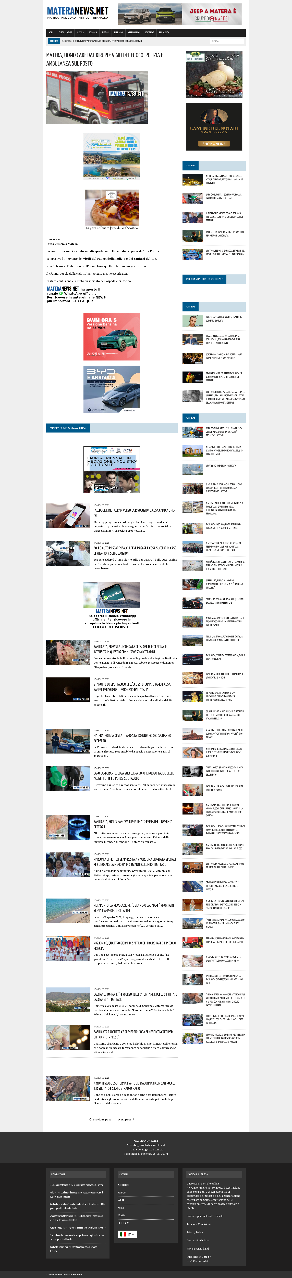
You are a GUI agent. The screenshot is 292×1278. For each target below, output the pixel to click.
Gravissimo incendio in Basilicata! (221, 465)
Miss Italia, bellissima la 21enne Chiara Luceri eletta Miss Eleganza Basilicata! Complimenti (224, 752)
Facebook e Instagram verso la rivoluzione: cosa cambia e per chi (76, 1185)
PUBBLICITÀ (164, 32)
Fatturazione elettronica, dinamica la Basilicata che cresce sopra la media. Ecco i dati (225, 979)
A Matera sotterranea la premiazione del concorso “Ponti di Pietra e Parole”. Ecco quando (224, 733)
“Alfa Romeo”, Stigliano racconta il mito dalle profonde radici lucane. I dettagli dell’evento (224, 771)
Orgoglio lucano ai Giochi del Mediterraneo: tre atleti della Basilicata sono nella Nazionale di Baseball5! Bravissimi (225, 1038)
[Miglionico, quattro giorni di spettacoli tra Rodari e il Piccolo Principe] (68, 959)
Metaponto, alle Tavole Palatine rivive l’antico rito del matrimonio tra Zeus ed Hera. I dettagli (224, 450)
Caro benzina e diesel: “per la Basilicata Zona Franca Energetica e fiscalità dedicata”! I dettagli (224, 432)
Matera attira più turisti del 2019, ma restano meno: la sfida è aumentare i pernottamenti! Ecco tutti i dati (223, 547)
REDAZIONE (149, 32)
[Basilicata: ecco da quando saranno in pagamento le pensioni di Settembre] (192, 532)
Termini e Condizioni (199, 1224)
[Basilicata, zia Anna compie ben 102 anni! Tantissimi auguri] (192, 793)
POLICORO (93, 32)
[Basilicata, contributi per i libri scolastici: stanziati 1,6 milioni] (192, 681)
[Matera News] (78, 11)
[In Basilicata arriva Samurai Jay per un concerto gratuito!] (192, 324)
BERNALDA (118, 32)
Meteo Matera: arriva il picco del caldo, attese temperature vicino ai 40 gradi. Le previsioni (224, 179)
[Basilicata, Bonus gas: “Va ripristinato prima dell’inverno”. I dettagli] (68, 837)
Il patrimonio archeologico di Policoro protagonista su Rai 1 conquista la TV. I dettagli (224, 217)
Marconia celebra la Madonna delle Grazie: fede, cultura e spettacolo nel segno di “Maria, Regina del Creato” (225, 905)
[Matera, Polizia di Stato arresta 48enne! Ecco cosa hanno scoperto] (68, 751)
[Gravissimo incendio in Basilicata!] (192, 473)
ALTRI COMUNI (134, 32)
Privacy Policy (195, 1232)
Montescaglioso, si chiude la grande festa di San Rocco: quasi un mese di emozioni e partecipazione (225, 621)
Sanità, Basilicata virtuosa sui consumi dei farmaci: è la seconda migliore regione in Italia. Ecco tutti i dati (225, 565)
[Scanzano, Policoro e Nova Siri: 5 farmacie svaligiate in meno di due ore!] (192, 606)
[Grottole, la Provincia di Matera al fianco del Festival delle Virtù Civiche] (192, 871)
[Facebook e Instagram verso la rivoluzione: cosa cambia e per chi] (68, 526)
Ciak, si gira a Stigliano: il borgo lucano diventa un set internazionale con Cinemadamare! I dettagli (224, 488)
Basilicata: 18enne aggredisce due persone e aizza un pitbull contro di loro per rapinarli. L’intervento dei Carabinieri (225, 830)
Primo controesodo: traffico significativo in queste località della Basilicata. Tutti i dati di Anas (225, 1019)
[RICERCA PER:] (227, 41)
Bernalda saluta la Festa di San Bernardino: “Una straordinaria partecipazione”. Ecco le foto (220, 696)
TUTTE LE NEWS (65, 32)
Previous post (102, 1119)
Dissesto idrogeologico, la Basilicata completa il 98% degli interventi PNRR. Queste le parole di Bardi (223, 339)
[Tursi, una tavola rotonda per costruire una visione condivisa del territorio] (192, 644)
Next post (124, 1119)
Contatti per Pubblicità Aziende (205, 1216)
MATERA (80, 32)
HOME (51, 32)
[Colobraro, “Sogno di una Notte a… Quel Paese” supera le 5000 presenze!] (192, 362)
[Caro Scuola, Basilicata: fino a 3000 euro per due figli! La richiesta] (192, 239)
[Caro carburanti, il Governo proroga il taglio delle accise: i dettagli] (192, 202)
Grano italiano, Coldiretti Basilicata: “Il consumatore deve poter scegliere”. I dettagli (224, 377)
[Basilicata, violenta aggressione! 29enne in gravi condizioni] (192, 663)
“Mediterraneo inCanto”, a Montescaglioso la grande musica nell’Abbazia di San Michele (225, 923)
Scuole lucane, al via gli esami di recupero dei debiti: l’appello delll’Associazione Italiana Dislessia (225, 715)
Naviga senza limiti (198, 1248)
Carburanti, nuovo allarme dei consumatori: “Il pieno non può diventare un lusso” (225, 584)
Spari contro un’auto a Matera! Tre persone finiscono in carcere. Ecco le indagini (222, 886)
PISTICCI (105, 32)
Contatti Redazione (198, 1240)
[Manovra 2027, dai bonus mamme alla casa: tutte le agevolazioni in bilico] (192, 964)
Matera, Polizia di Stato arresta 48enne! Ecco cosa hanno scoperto (78, 1228)
